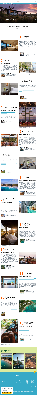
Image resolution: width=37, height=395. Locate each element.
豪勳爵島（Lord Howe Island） (9, 65)
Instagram (21, 380)
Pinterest (21, 382)
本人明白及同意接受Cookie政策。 (6, 392)
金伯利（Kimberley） (26, 229)
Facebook (16, 380)
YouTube (16, 382)
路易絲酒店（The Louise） (6, 159)
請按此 (9, 390)
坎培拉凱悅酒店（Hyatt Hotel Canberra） (25, 85)
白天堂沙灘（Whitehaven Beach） (24, 286)
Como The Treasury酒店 (4, 203)
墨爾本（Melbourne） (4, 113)
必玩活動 (4, 3)
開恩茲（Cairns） (11, 303)
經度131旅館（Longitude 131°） (12, 256)
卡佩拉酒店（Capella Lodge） (6, 66)
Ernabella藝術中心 (5, 261)
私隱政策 (27, 380)
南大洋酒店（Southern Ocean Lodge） (25, 182)
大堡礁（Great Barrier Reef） (27, 284)
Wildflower (7, 210)
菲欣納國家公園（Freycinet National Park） (26, 138)
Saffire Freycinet (21, 136)
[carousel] (9, 45)
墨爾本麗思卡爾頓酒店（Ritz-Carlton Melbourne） (8, 111)
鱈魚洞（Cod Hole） (14, 308)
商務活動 (32, 381)
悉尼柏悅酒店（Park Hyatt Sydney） (24, 41)
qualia (25, 280)
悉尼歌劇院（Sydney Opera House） (25, 45)
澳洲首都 (35, 85)
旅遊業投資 (32, 382)
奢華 (6, 3)
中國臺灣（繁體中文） (4, 381)
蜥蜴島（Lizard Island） (4, 302)
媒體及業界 (32, 380)
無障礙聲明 (27, 382)
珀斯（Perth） (10, 203)
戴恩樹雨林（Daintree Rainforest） (27, 329)
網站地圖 (27, 383)
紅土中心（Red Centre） (6, 254)
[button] (20, 67)
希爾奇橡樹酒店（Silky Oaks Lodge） (28, 327)
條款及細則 (27, 381)
